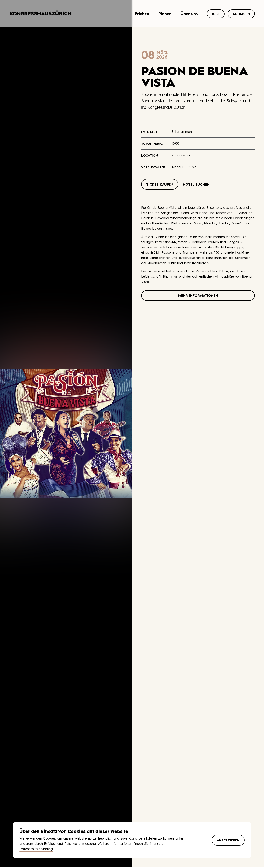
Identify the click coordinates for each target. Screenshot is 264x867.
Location (149, 155)
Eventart (149, 131)
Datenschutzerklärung (36, 849)
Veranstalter (153, 167)
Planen (164, 13)
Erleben (142, 13)
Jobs (216, 13)
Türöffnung (152, 143)
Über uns (189, 13)
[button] (159, 184)
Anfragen (241, 13)
